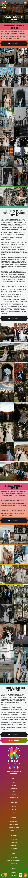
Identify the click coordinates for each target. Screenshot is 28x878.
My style (14, 809)
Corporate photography (14, 827)
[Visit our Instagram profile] (10, 767)
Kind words (14, 785)
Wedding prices (14, 839)
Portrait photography (14, 824)
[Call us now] (25, 875)
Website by (12, 773)
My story (14, 806)
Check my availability (14, 43)
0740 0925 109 (14, 863)
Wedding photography (14, 821)
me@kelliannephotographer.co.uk (14, 860)
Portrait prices (14, 842)
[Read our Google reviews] (4, 875)
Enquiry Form (14, 857)
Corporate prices (14, 845)
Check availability (14, 798)
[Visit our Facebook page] (14, 767)
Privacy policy (14, 872)
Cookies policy (14, 875)
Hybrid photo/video (14, 830)
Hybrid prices (14, 848)
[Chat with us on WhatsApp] (18, 767)
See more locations (14, 740)
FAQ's (14, 791)
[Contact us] (20, 875)
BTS (14, 813)
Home (14, 782)
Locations (14, 795)
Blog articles (14, 788)
